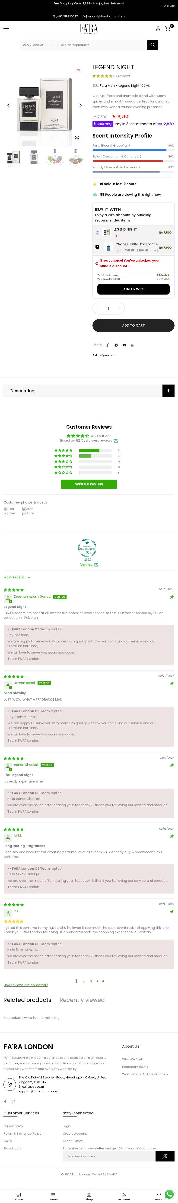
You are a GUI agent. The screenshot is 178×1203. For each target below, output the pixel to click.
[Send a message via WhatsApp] (169, 1194)
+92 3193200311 (67, 16)
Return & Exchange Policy (22, 1133)
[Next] (77, 105)
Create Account (75, 1133)
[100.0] (87, 548)
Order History (73, 1141)
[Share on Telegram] (116, 345)
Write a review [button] (89, 484)
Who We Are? (132, 1059)
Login (67, 1126)
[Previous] (12, 105)
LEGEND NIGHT (125, 229)
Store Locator (13, 1148)
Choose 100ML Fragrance (136, 244)
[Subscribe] (165, 1156)
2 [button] (84, 981)
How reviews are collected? (26, 985)
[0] (167, 28)
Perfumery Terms (135, 1067)
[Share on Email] (124, 345)
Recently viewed (82, 1000)
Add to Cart (133, 289)
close (10, 5)
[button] (102, 76)
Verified (86, 564)
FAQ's (7, 1141)
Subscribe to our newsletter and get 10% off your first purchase (109, 1148)
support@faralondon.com (106, 16)
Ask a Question (103, 355)
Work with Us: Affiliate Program (145, 1074)
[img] (14, 590)
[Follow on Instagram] (14, 1101)
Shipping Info (13, 1126)
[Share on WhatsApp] (133, 345)
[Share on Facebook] (108, 345)
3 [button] (91, 981)
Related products (27, 1000)
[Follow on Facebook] (5, 1101)
